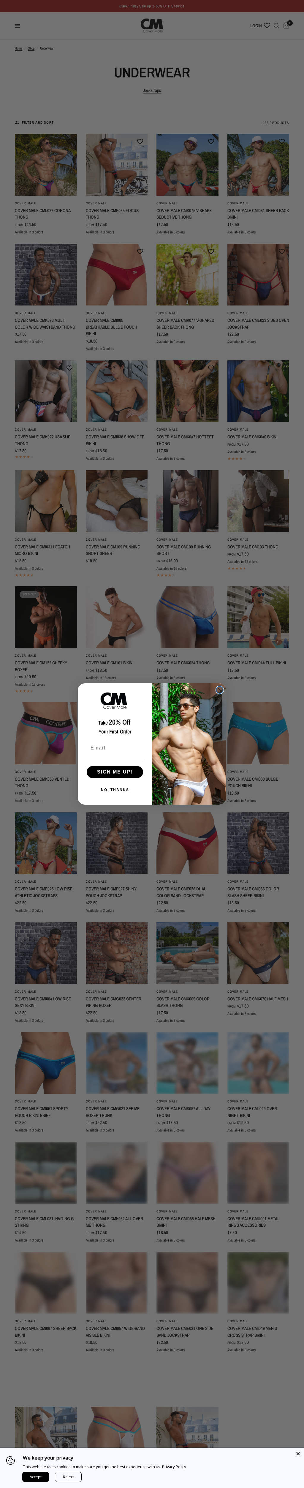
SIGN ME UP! (115, 771)
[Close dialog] (219, 689)
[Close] (298, 1454)
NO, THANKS (115, 790)
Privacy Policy (174, 1466)
